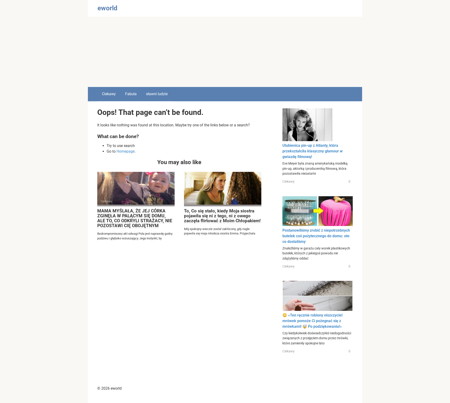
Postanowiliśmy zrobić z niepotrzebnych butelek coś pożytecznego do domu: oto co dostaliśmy (316, 236)
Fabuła (131, 94)
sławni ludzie (157, 94)
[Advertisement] (225, 52)
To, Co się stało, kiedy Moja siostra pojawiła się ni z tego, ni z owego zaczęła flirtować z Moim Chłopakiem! (222, 215)
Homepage (125, 151)
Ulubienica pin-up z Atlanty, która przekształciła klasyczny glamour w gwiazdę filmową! (312, 151)
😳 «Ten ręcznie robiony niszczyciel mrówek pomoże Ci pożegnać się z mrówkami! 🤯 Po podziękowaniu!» (312, 321)
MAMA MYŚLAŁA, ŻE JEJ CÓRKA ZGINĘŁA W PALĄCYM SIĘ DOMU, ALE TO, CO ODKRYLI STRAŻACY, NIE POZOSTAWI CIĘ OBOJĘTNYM (134, 218)
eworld (107, 8)
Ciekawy (109, 94)
